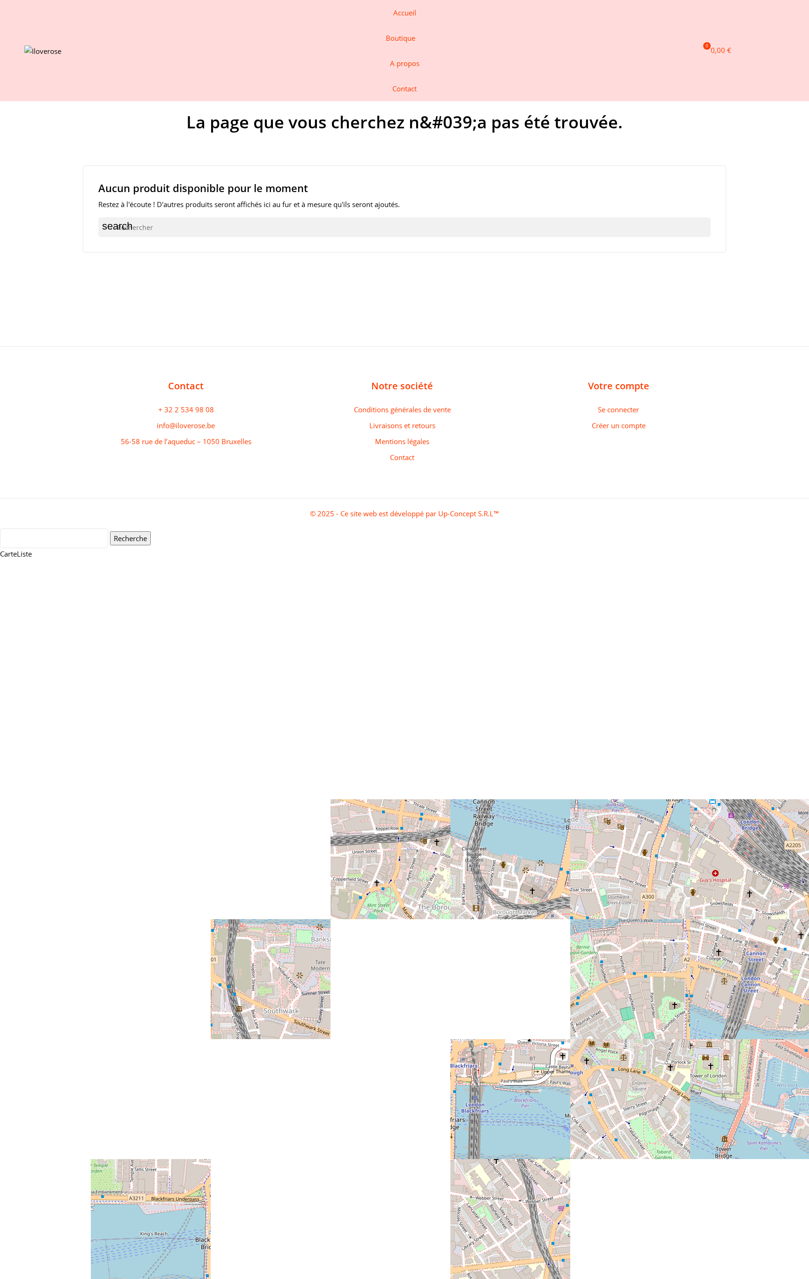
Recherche (130, 538)
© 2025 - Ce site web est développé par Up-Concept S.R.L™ (404, 513)
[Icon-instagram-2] (751, 50)
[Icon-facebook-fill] (736, 50)
